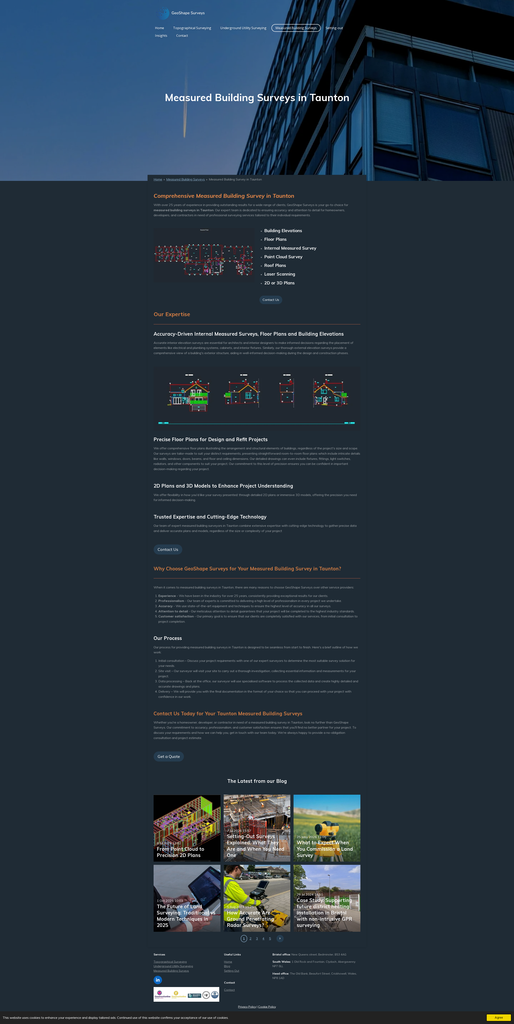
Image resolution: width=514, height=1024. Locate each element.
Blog (227, 966)
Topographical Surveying (170, 962)
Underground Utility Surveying (173, 966)
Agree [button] (499, 1017)
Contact (229, 990)
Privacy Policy (247, 1007)
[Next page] (280, 938)
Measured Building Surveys (185, 179)
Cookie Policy (267, 1007)
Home (158, 179)
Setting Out (231, 971)
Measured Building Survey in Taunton (235, 179)
